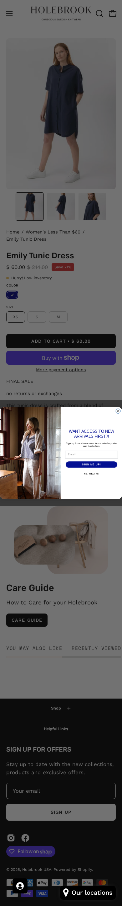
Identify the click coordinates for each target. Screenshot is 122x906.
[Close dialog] (118, 411)
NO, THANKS (91, 474)
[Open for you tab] (20, 885)
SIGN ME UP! (91, 464)
